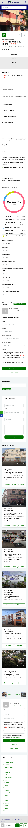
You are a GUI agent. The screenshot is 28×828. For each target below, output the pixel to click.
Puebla (6, 775)
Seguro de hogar (6, 277)
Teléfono (4, 328)
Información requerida (14, 369)
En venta (4, 39)
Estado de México (8, 767)
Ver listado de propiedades (19, 303)
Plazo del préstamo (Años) (8, 261)
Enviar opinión (14, 437)
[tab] (4, 35)
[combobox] (14, 345)
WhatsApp (21, 310)
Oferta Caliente (10, 39)
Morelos (6, 770)
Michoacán (7, 772)
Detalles (14, 62)
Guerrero (6, 764)
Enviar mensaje (14, 372)
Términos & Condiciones (16, 364)
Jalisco (6, 780)
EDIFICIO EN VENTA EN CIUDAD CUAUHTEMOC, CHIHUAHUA (12, 634)
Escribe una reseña (7, 389)
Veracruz (6, 810)
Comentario (7, 423)
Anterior (10, 694)
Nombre (4, 321)
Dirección (14, 58)
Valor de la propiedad (7, 240)
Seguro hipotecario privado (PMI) (10, 291)
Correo (6, 402)
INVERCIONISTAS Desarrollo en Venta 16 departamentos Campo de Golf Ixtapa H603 (14, 596)
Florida (6, 805)
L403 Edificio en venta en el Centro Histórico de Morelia (13, 514)
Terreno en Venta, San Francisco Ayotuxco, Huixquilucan (12, 675)
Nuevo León (7, 793)
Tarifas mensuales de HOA (9, 284)
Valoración (7, 416)
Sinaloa (6, 800)
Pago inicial (5, 247)
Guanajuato (7, 787)
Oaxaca (6, 785)
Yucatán (6, 790)
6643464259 (14, 310)
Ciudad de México (8, 762)
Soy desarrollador (6, 342)
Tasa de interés (6, 254)
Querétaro (6, 798)
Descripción (14, 54)
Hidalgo (6, 795)
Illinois (6, 808)
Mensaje (4, 349)
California (6, 803)
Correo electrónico (6, 335)
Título (5, 409)
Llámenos (7, 484)
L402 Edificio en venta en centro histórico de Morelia (12, 554)
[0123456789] (1, 412)
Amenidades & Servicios (14, 66)
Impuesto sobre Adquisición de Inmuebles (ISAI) (12, 269)
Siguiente (17, 694)
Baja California (8, 777)
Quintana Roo (7, 782)
